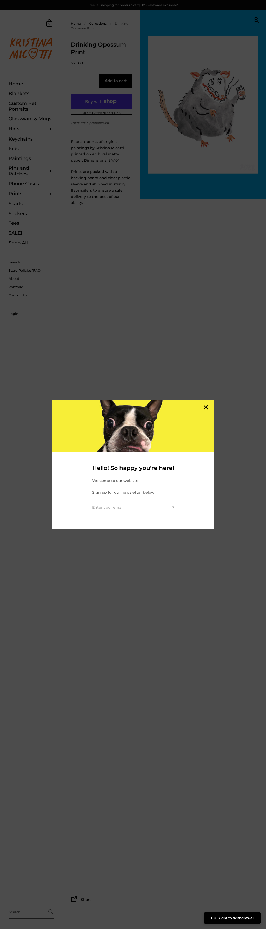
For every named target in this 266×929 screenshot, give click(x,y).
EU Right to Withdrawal (232, 918)
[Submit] (171, 509)
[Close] (206, 408)
